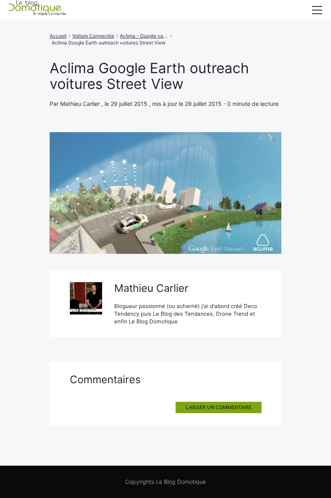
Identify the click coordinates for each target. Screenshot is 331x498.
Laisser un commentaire (218, 407)
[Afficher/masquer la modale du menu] (317, 10)
